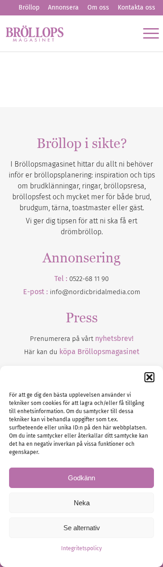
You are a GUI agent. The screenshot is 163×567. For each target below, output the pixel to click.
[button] (149, 377)
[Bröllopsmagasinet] (66, 33)
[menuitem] (29, 7)
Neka (82, 503)
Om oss (98, 7)
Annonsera (63, 7)
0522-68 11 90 (89, 279)
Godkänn (81, 478)
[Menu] (146, 33)
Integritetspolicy (81, 548)
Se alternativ (81, 528)
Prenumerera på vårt (82, 339)
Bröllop (29, 7)
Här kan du (81, 352)
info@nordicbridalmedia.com (95, 292)
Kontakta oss (136, 7)
